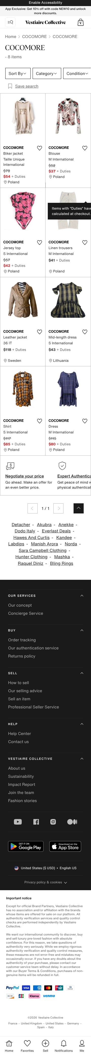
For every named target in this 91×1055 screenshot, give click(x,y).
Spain (41, 1027)
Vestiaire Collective (30, 759)
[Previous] (33, 508)
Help (13, 724)
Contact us (18, 742)
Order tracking (22, 640)
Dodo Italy (25, 531)
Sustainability (21, 776)
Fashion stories (22, 801)
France (12, 1023)
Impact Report (21, 784)
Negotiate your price (24, 476)
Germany (73, 1023)
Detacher (21, 525)
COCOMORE (34, 36)
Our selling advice (25, 691)
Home (10, 36)
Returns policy (21, 656)
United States (55, 1023)
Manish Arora (44, 544)
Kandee (64, 537)
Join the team (21, 792)
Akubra (44, 525)
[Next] (58, 508)
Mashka (62, 557)
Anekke (66, 525)
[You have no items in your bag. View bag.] (80, 22)
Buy (12, 630)
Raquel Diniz (30, 563)
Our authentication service (33, 648)
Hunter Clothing (31, 557)
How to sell (18, 683)
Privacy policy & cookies (43, 882)
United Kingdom (31, 1023)
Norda (71, 544)
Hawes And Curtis (31, 537)
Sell (12, 673)
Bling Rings (61, 563)
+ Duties (18, 176)
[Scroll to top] (79, 508)
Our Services (22, 596)
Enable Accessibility (45, 2)
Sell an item (19, 699)
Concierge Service (25, 613)
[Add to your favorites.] (39, 148)
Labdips (16, 544)
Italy (51, 1027)
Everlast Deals (56, 531)
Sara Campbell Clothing (42, 550)
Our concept (20, 605)
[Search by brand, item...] (10, 22)
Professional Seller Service (33, 707)
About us (16, 768)
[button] (80, 22)
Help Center (19, 733)
